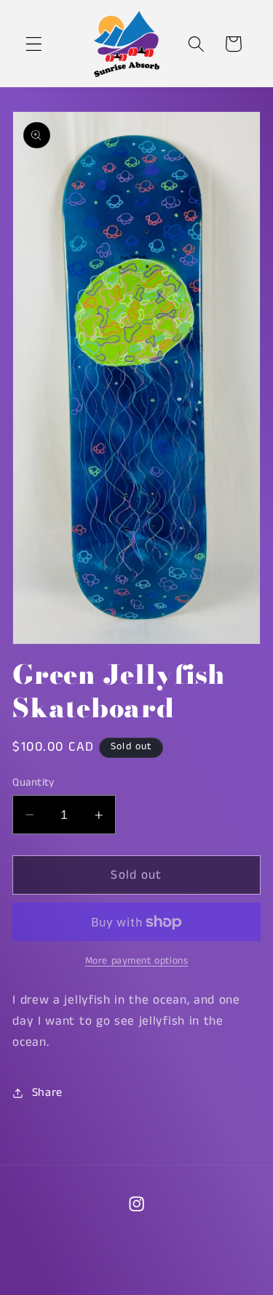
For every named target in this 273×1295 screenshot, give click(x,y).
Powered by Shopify (191, 1284)
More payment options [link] (137, 961)
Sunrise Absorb (108, 1284)
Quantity (33, 782)
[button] (33, 43)
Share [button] (47, 1092)
